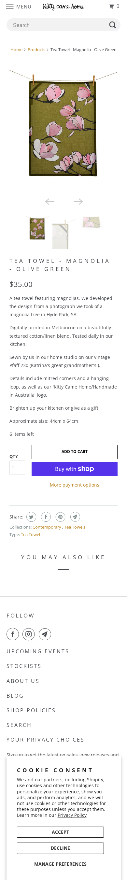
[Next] (78, 201)
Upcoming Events (38, 651)
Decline (60, 848)
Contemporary (47, 527)
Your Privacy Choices (46, 739)
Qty (13, 456)
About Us (23, 681)
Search (19, 725)
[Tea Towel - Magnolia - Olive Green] (63, 126)
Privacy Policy (72, 815)
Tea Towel (30, 534)
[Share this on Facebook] (45, 517)
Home (16, 49)
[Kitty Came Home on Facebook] (14, 634)
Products (36, 49)
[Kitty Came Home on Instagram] (29, 634)
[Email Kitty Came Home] (46, 634)
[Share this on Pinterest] (59, 517)
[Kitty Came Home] (63, 6)
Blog (15, 695)
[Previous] (49, 201)
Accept (60, 832)
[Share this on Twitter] (30, 517)
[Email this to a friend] (74, 517)
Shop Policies (31, 710)
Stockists (24, 666)
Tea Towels (74, 527)
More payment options (74, 485)
